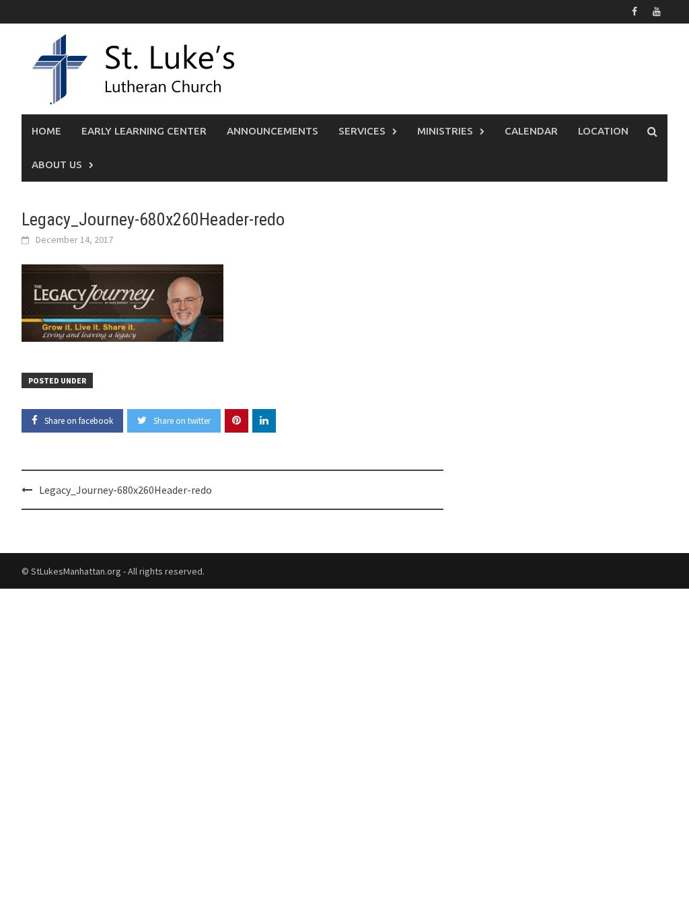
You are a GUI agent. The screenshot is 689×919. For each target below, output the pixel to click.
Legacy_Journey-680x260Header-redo (125, 490)
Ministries (445, 131)
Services (362, 131)
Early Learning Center (144, 131)
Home (46, 131)
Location (603, 131)
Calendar (531, 131)
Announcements (272, 131)
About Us (57, 164)
